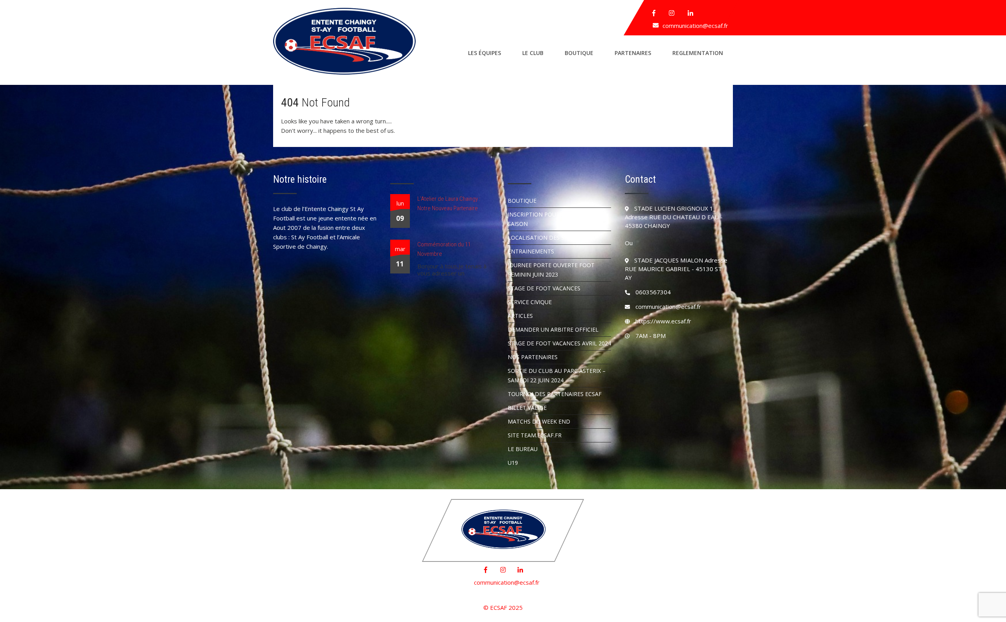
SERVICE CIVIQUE (530, 302)
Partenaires (633, 53)
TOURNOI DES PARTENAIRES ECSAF (555, 394)
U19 (513, 462)
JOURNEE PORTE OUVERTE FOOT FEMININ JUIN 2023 (551, 269)
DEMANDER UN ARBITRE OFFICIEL (553, 329)
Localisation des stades (545, 237)
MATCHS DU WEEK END (539, 421)
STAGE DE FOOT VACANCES (544, 288)
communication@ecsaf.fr (695, 25)
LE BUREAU (523, 449)
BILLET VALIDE (527, 407)
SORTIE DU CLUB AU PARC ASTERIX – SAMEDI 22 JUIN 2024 (557, 375)
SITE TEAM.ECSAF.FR (535, 435)
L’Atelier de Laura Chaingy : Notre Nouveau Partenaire (448, 203)
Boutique (579, 53)
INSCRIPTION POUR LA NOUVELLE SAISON (553, 219)
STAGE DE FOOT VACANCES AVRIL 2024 (559, 343)
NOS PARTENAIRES (533, 357)
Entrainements (531, 251)
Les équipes (484, 53)
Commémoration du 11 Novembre (443, 249)
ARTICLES (520, 315)
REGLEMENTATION (697, 53)
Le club (532, 53)
